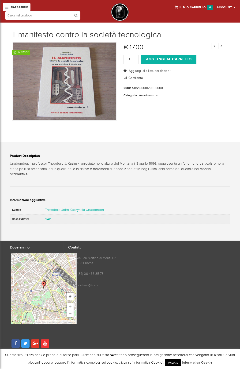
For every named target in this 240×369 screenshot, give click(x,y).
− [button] (70, 313)
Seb (48, 219)
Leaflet (38, 322)
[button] (226, 7)
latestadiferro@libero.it (86, 285)
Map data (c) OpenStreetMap (63, 322)
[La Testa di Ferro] (120, 12)
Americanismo (148, 95)
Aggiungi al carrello (168, 59)
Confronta (135, 78)
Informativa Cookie (197, 363)
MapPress (47, 322)
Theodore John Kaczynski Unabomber (74, 210)
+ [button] (70, 306)
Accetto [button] (173, 362)
